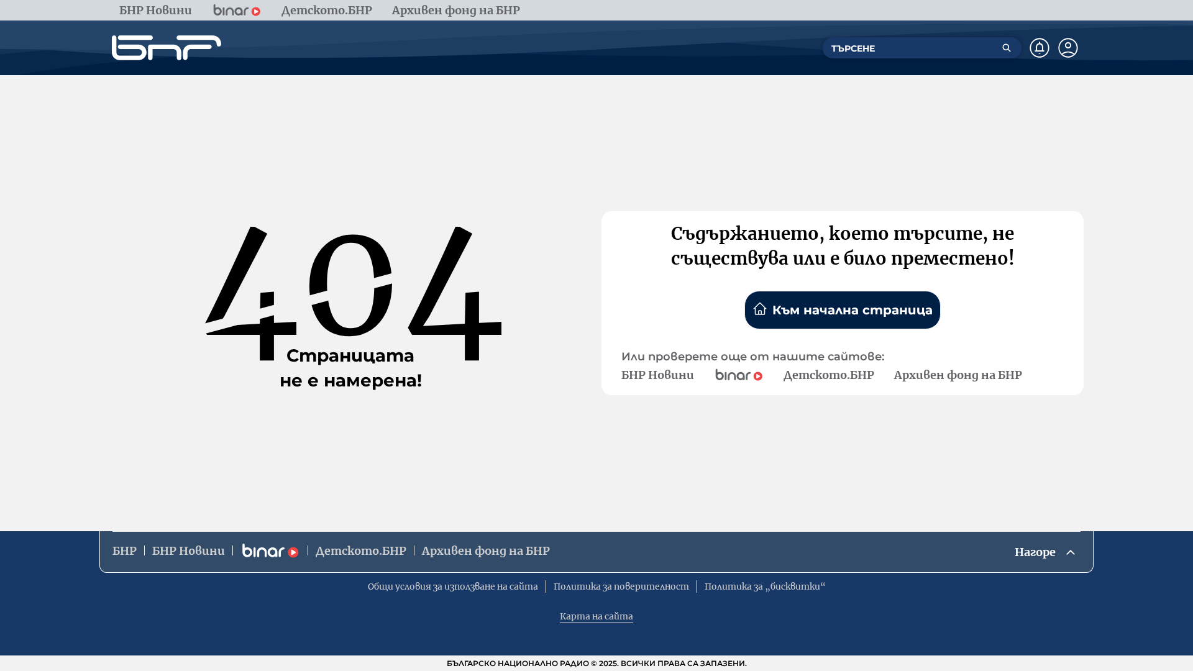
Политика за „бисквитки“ (765, 586)
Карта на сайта (596, 616)
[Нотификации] (1039, 47)
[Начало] (166, 47)
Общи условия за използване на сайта (453, 586)
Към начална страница (852, 310)
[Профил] (1068, 47)
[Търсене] (1007, 48)
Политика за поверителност (621, 586)
